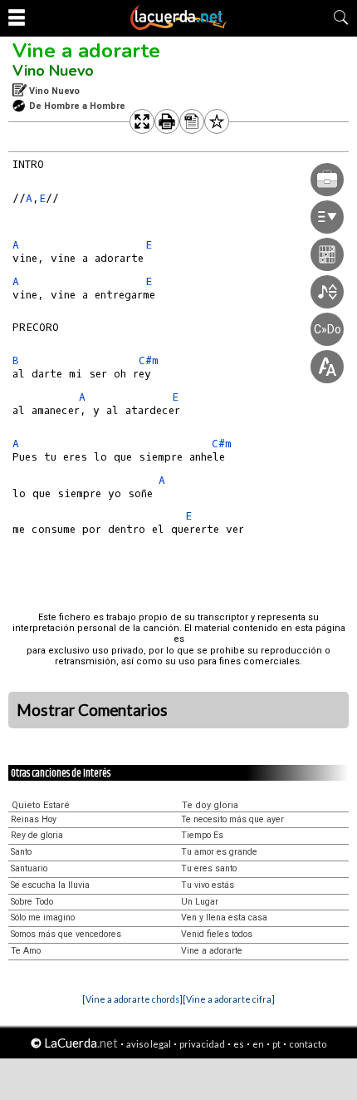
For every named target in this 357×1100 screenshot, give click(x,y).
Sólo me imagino (43, 917)
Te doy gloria (210, 805)
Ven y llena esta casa (224, 917)
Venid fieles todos (216, 934)
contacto (307, 1043)
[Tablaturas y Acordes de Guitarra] (178, 26)
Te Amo (26, 950)
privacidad (202, 1043)
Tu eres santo (209, 868)
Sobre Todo (32, 901)
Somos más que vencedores (66, 934)
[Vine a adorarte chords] (132, 999)
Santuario (29, 868)
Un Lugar (199, 901)
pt (276, 1043)
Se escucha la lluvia (50, 885)
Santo (21, 851)
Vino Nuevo (53, 71)
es (238, 1043)
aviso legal (148, 1043)
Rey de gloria (37, 835)
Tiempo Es (202, 835)
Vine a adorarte (86, 50)
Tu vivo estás (207, 885)
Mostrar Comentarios (92, 710)
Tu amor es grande (219, 851)
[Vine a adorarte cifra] (229, 999)
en (258, 1043)
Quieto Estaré (41, 805)
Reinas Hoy (33, 819)
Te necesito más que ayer (232, 819)
